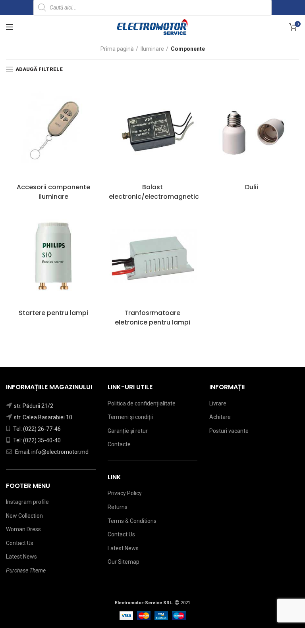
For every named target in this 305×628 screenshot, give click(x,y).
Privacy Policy (125, 493)
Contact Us (19, 543)
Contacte (119, 444)
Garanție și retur (128, 431)
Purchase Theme (26, 570)
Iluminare (152, 49)
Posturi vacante (229, 431)
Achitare (220, 417)
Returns (117, 507)
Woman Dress (23, 529)
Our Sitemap (123, 562)
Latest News (21, 556)
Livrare (217, 403)
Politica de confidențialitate (142, 403)
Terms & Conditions (132, 521)
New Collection (24, 516)
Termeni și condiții (130, 417)
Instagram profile (27, 502)
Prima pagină (117, 49)
